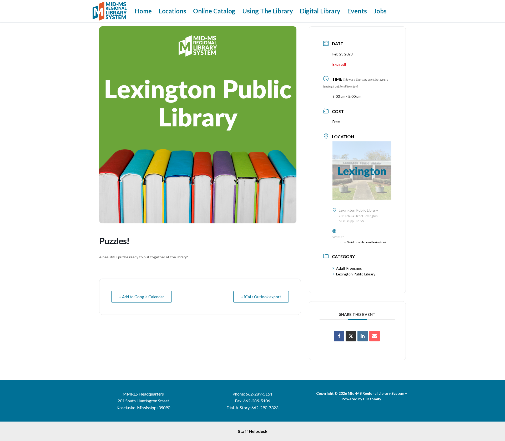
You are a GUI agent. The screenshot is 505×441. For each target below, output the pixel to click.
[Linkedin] (362, 336)
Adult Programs (349, 268)
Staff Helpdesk (252, 431)
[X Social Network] (351, 336)
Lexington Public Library (355, 274)
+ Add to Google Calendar (141, 296)
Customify (372, 399)
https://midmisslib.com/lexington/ (362, 242)
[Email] (374, 336)
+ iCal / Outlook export (261, 296)
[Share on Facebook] (339, 336)
